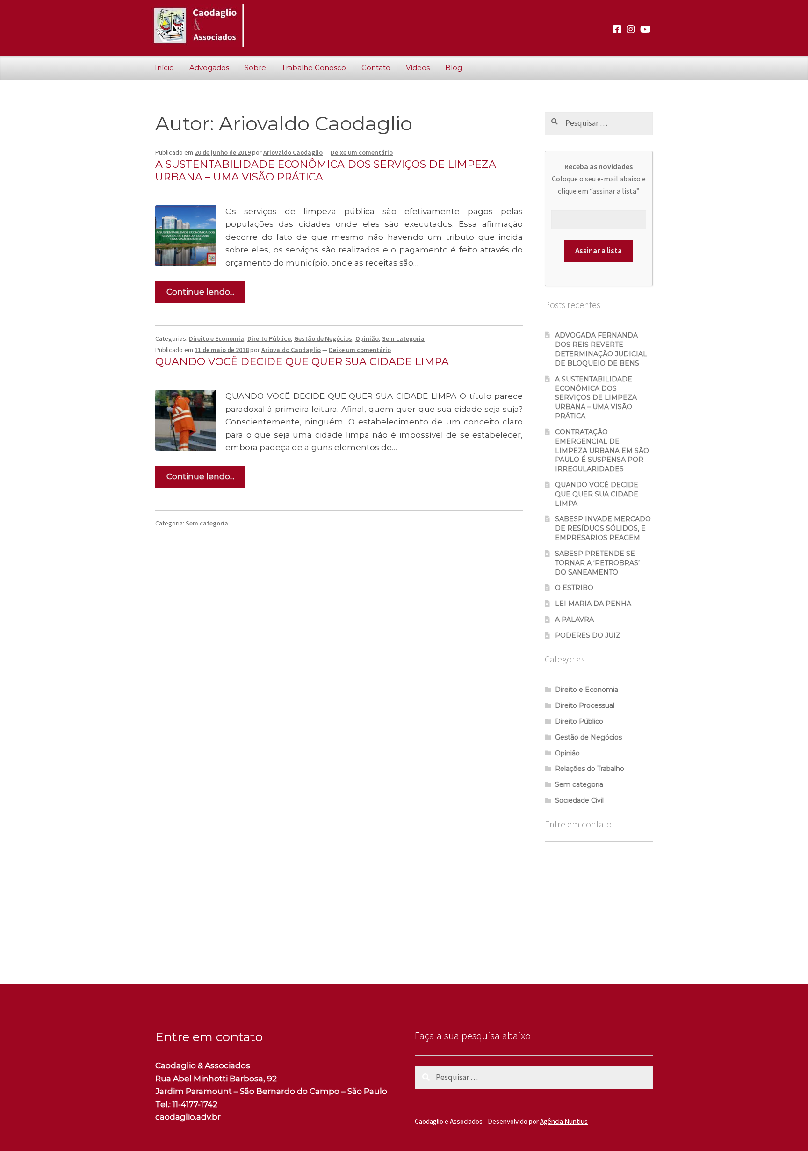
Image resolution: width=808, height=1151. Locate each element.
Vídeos (418, 67)
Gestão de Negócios (323, 338)
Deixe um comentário (362, 152)
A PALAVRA (574, 619)
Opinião (367, 338)
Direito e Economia (216, 338)
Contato (375, 67)
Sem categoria (403, 338)
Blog (453, 67)
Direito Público (269, 338)
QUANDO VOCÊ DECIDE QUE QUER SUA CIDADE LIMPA (302, 361)
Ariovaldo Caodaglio (293, 152)
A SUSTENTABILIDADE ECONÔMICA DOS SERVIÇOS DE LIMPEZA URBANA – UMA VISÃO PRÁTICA (325, 170)
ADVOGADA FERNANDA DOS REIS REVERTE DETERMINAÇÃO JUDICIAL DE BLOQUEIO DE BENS (601, 349)
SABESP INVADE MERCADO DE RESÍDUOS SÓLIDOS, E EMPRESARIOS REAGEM (603, 528)
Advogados (209, 67)
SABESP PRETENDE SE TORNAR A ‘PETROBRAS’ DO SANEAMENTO (597, 562)
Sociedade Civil (579, 800)
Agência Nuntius (564, 1121)
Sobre (255, 67)
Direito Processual (584, 705)
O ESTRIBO (574, 587)
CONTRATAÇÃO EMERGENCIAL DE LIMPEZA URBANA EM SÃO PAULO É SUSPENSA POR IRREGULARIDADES (602, 450)
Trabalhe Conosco (313, 67)
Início (164, 67)
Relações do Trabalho (589, 768)
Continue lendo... (200, 291)
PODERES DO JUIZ (587, 635)
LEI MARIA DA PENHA (593, 603)
